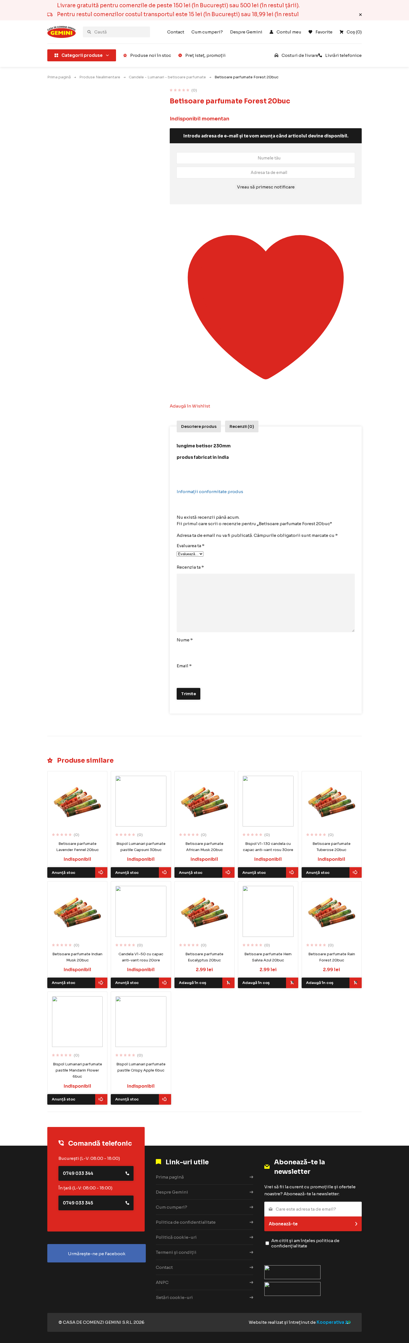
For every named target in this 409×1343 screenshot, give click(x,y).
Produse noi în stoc (150, 55)
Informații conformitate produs (210, 491)
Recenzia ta (190, 567)
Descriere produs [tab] (198, 426)
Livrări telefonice (343, 55)
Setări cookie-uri (174, 1297)
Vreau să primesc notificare (266, 187)
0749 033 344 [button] (78, 1173)
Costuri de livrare (300, 55)
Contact (175, 32)
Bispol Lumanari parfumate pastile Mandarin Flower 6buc (77, 1070)
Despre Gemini (246, 32)
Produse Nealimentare (99, 77)
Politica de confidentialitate (186, 1222)
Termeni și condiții (176, 1252)
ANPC (162, 1282)
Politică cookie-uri (176, 1237)
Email (184, 665)
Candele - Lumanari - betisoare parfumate (167, 77)
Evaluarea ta (190, 545)
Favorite (324, 32)
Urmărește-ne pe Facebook (96, 1253)
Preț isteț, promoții (205, 55)
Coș (354, 32)
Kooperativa (330, 1322)
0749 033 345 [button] (78, 1203)
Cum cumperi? (207, 32)
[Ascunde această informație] (360, 14)
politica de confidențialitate (305, 1243)
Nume (185, 640)
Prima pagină (59, 77)
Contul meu (289, 32)
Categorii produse (82, 55)
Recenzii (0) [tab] (242, 426)
